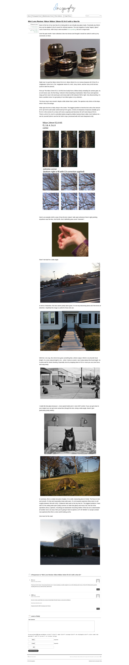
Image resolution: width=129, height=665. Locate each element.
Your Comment (31, 619)
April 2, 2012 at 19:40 (35, 596)
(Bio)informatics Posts (48, 16)
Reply (98, 589)
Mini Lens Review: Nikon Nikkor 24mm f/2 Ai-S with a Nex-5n (54, 21)
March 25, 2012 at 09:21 (36, 581)
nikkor (31, 30)
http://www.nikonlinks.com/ (36, 603)
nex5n (36, 29)
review (36, 30)
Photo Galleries (58, 16)
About (29, 16)
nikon (34, 30)
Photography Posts (36, 16)
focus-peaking (71, 29)
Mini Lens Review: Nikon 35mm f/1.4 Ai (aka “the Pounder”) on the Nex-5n (85, 656)
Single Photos (68, 16)
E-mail (33, 643)
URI (33, 647)
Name (33, 639)
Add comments (35, 26)
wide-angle (36, 31)
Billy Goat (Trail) (32, 656)
